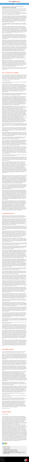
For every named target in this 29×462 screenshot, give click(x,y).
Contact (1, 458)
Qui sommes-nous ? (2, 457)
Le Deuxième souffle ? (7, 448)
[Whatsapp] (4, 443)
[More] (6, 443)
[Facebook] (2, 443)
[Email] (5, 443)
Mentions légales (2, 459)
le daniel (14, 1)
